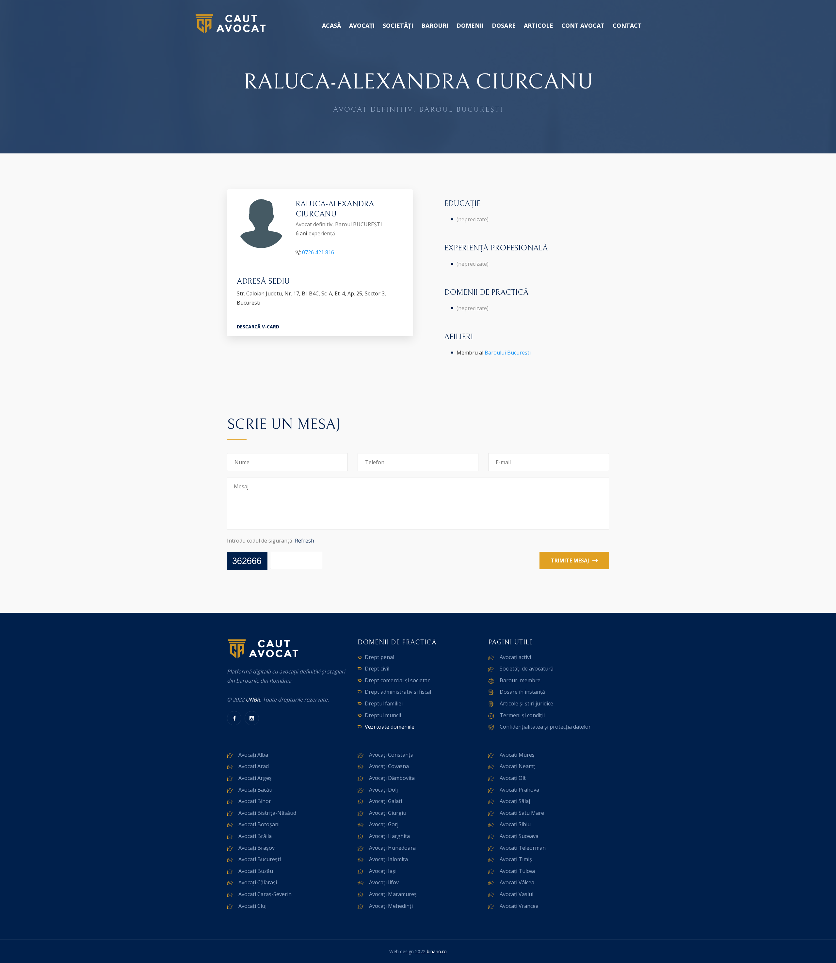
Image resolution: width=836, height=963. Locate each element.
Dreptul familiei (384, 703)
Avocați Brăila (255, 836)
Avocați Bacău (255, 789)
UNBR (253, 699)
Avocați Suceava (519, 836)
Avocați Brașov (256, 847)
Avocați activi (515, 657)
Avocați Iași (382, 871)
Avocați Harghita (389, 836)
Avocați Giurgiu (387, 812)
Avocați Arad (253, 766)
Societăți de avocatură (527, 668)
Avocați (362, 25)
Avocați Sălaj (515, 801)
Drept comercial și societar (397, 680)
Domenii (470, 25)
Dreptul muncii (383, 715)
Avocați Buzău (255, 871)
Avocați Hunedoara (392, 847)
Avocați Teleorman (523, 847)
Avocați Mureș (517, 754)
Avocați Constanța (391, 754)
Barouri (434, 25)
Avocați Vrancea (519, 905)
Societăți (398, 25)
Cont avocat (582, 25)
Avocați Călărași (257, 882)
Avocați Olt (513, 777)
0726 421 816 (318, 252)
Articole (538, 25)
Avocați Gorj (383, 824)
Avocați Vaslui (516, 894)
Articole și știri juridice (526, 703)
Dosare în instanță (522, 691)
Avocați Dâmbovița (392, 777)
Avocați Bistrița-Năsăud (267, 812)
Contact (627, 25)
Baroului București (508, 352)
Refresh (304, 540)
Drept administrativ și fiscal (398, 691)
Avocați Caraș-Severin (265, 894)
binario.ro (437, 951)
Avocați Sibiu (515, 824)
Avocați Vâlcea (517, 882)
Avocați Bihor (254, 801)
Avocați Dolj (383, 789)
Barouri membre (520, 680)
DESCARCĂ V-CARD (258, 327)
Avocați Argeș (255, 777)
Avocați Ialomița (388, 859)
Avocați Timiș (516, 859)
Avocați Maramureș (393, 894)
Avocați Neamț (517, 766)
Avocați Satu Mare (522, 812)
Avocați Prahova (519, 789)
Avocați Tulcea (517, 871)
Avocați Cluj (252, 905)
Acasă (331, 25)
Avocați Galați (385, 801)
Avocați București (259, 859)
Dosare (504, 25)
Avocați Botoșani (259, 824)
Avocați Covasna (389, 766)
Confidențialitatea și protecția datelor (545, 726)
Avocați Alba (253, 754)
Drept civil (377, 668)
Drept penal (379, 657)
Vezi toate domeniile (389, 726)
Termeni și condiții (522, 715)
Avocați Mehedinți (391, 905)
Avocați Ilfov (384, 882)
